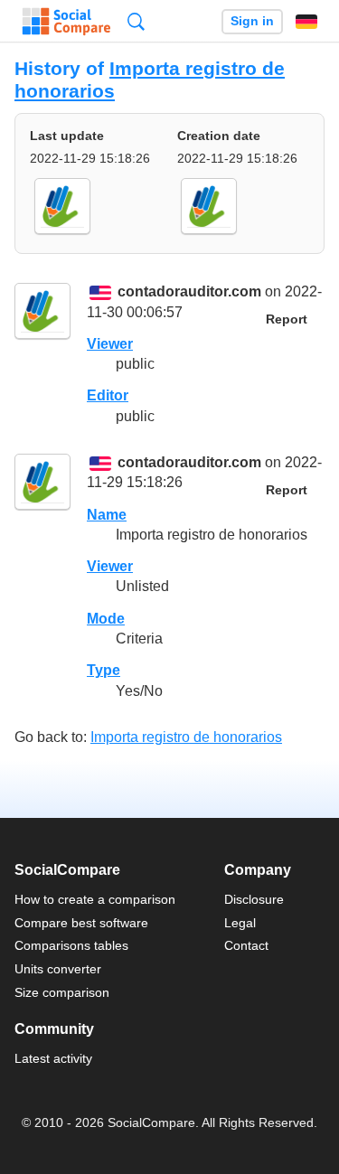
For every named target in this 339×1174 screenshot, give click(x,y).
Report (286, 319)
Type (103, 670)
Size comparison (61, 992)
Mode (106, 618)
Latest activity (53, 1058)
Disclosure (254, 899)
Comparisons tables (71, 945)
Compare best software (81, 923)
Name (107, 514)
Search (136, 21)
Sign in (252, 21)
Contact (246, 945)
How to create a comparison (94, 899)
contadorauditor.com (189, 292)
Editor (107, 395)
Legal (240, 923)
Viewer (110, 344)
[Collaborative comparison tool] (66, 21)
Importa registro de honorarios (186, 737)
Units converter (57, 969)
